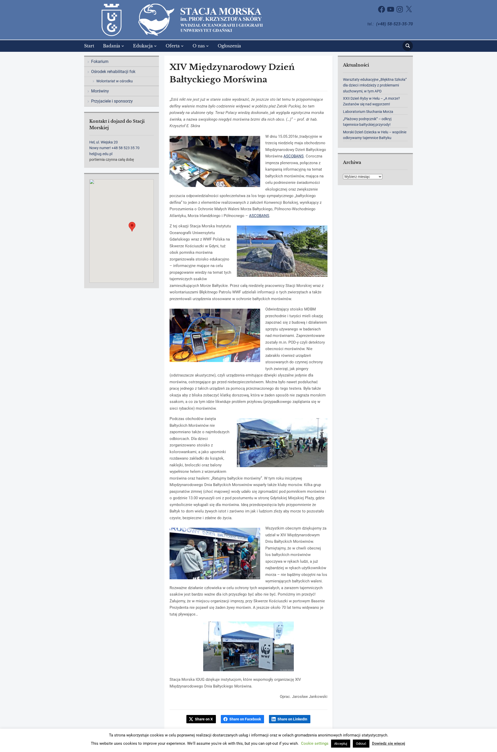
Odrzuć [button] (361, 744)
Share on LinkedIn (292, 719)
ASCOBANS (293, 156)
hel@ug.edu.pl (100, 154)
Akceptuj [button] (340, 744)
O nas (199, 45)
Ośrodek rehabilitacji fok (113, 71)
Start (89, 45)
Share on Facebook (245, 719)
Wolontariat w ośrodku (114, 81)
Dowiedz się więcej (388, 743)
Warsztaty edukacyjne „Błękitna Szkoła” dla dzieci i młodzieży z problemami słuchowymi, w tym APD (375, 85)
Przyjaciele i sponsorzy (112, 101)
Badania (111, 45)
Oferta (173, 45)
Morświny (100, 91)
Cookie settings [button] (314, 743)
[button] (132, 227)
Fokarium (99, 61)
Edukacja (143, 45)
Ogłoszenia (229, 45)
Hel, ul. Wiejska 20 (103, 142)
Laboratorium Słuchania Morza (368, 112)
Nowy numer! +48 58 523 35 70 (114, 148)
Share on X (204, 719)
